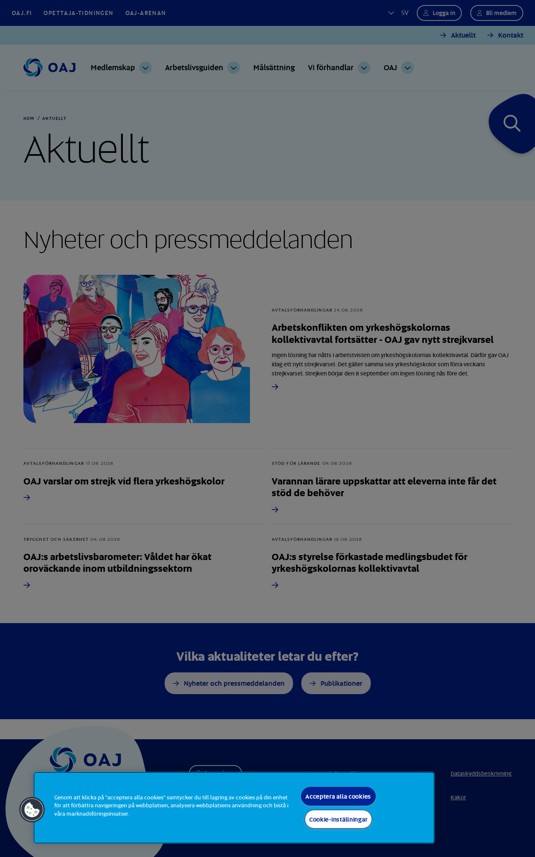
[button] (32, 809)
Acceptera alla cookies (338, 796)
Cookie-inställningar (338, 819)
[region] (234, 808)
